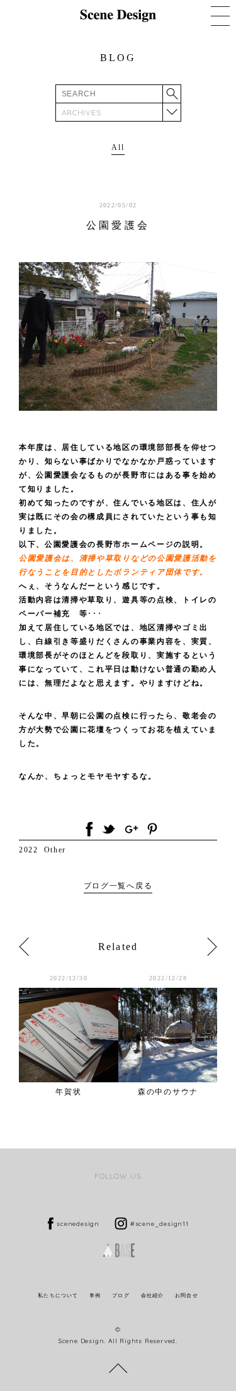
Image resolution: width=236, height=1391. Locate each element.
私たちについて (58, 1295)
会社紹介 (152, 1295)
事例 (95, 1295)
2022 (28, 849)
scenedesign (78, 1224)
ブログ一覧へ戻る (118, 885)
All (117, 147)
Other (55, 849)
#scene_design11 (159, 1224)
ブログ (120, 1295)
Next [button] (212, 946)
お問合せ (186, 1295)
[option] (68, 1035)
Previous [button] (24, 946)
